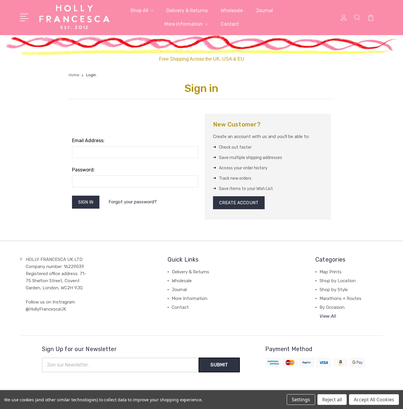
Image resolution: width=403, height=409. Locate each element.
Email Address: (88, 140)
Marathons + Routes (340, 298)
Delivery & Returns (187, 10)
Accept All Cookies (374, 399)
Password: (83, 170)
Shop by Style (334, 289)
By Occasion (332, 307)
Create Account (238, 202)
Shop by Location (338, 280)
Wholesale (232, 10)
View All (328, 316)
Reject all (332, 399)
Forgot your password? (133, 201)
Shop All (139, 10)
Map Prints (331, 272)
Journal (264, 10)
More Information (183, 24)
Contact (230, 24)
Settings (301, 399)
